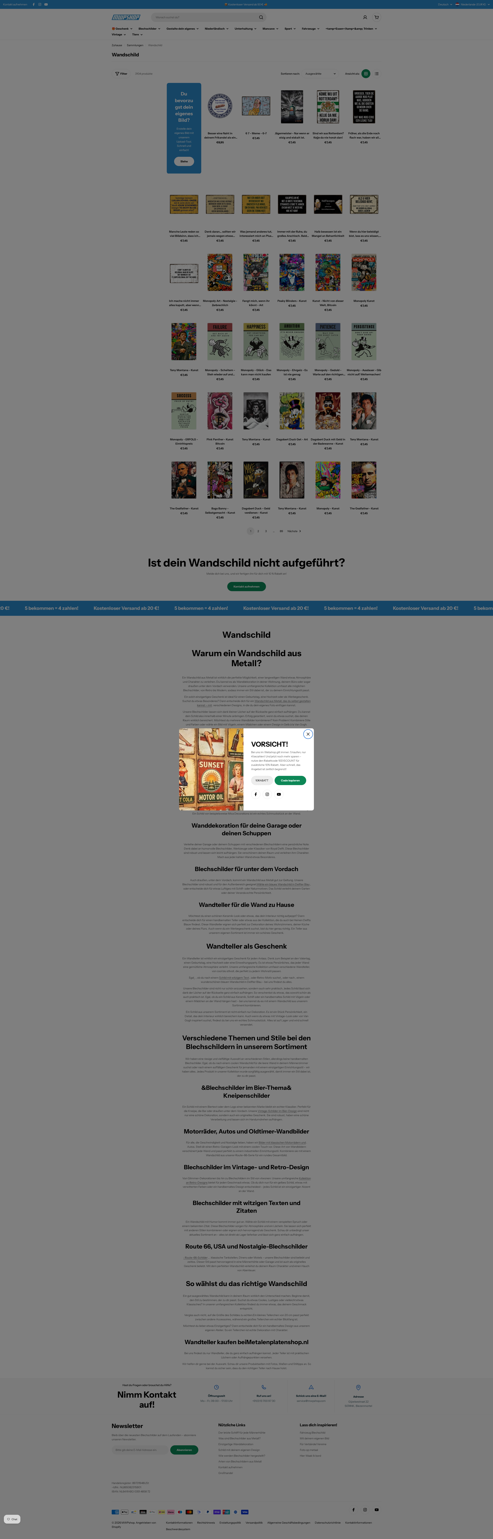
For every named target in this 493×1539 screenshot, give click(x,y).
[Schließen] (308, 734)
